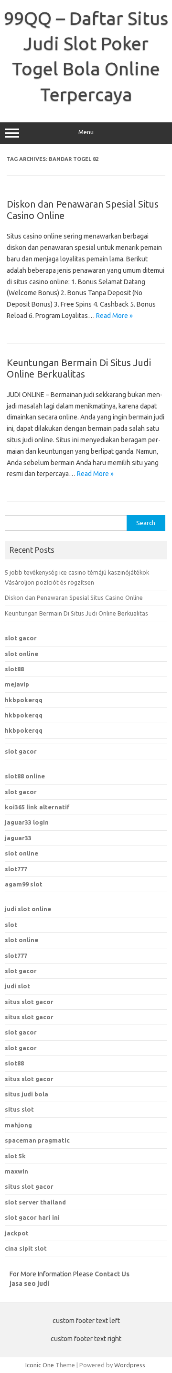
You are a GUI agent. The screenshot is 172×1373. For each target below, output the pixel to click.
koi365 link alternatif (37, 807)
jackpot (17, 1233)
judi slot (17, 986)
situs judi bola (26, 1094)
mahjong (18, 1125)
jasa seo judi (29, 1283)
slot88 (14, 669)
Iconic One (39, 1365)
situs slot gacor (29, 1001)
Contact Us (112, 1274)
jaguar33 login (27, 822)
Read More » (114, 315)
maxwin (16, 1171)
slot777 (16, 869)
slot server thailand (35, 1202)
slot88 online (25, 776)
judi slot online (28, 908)
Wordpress (129, 1365)
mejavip (17, 684)
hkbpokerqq (24, 699)
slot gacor (21, 638)
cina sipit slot (26, 1248)
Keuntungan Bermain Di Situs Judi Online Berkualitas (79, 368)
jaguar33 (18, 838)
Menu (86, 132)
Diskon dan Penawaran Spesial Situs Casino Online (74, 597)
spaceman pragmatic (37, 1140)
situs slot (19, 1109)
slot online (21, 653)
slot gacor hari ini (32, 1217)
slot (11, 924)
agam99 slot (24, 884)
